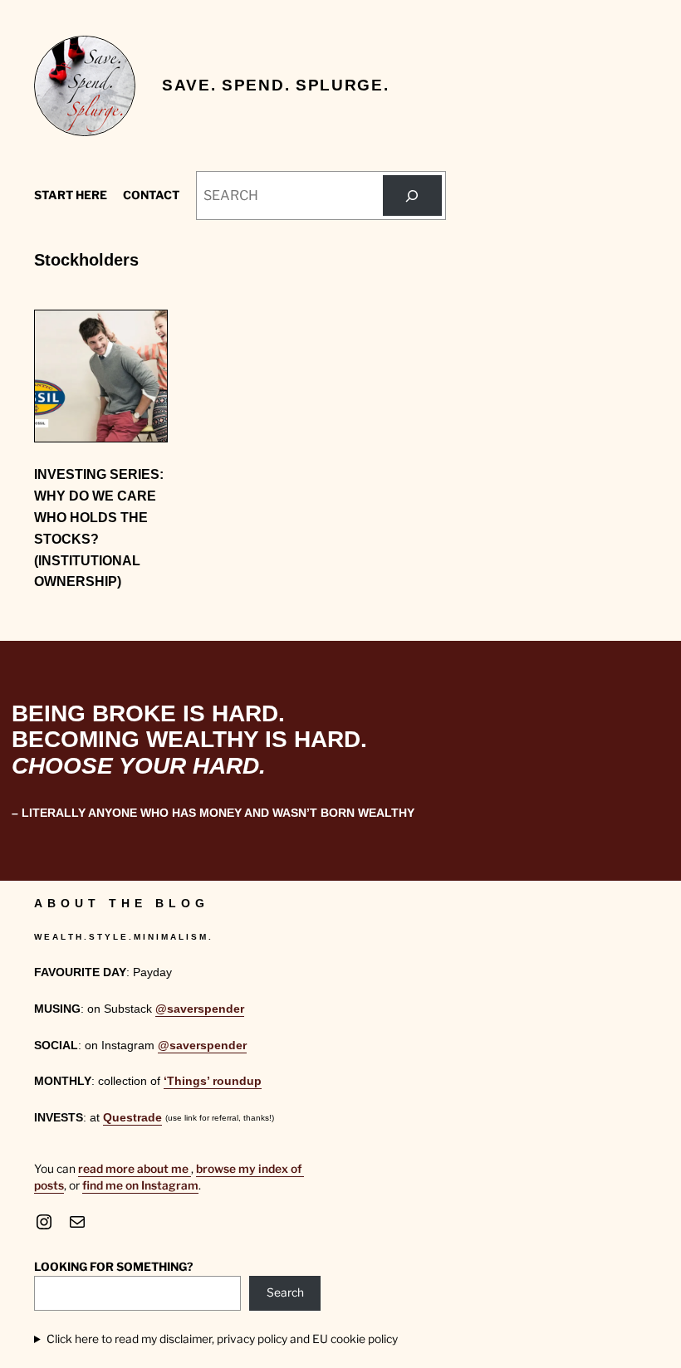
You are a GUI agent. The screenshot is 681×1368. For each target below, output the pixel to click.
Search (285, 1292)
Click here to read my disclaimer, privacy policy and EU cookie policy (222, 1339)
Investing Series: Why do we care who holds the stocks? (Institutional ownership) (99, 528)
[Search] (412, 196)
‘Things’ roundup (213, 1081)
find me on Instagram (140, 1185)
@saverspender (199, 1009)
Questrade (132, 1118)
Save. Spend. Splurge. (275, 85)
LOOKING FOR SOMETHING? (113, 1266)
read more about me (134, 1168)
